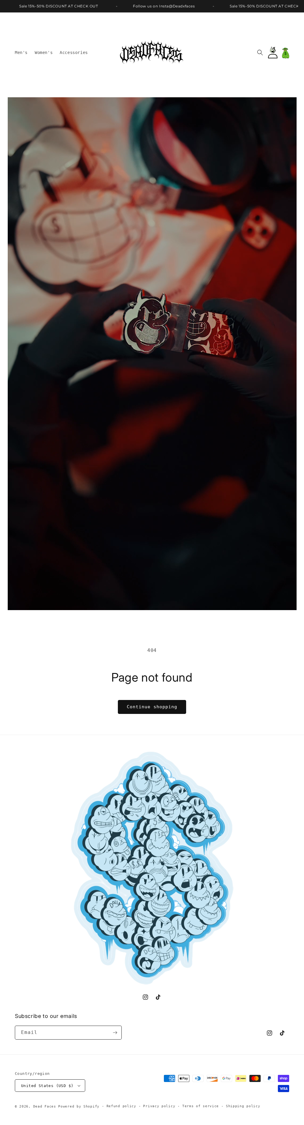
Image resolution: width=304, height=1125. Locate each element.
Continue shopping (152, 706)
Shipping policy (243, 1106)
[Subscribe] (114, 1033)
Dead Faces (45, 1106)
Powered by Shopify (78, 1106)
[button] (260, 52)
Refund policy (121, 1106)
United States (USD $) (47, 1085)
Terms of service (200, 1106)
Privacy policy (159, 1106)
